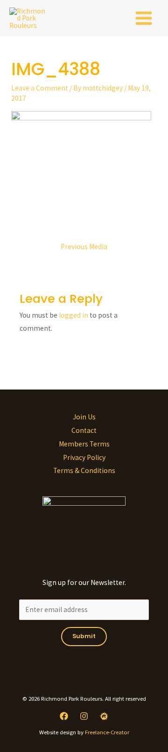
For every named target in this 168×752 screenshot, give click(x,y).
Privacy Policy (84, 457)
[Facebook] (64, 716)
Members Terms (84, 443)
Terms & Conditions (84, 470)
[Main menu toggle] (144, 18)
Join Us (84, 416)
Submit (84, 636)
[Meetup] (104, 716)
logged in (73, 315)
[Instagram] (84, 716)
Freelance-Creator (107, 732)
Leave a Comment (39, 88)
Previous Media (84, 246)
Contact (84, 430)
